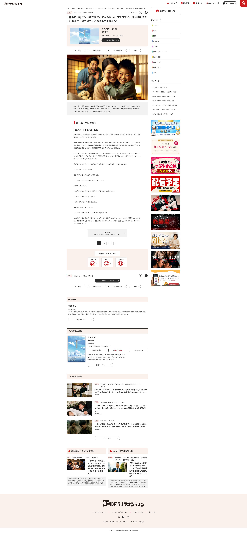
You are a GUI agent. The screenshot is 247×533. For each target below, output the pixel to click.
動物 (159, 101)
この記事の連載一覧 (110, 40)
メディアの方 (133, 522)
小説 (73, 8)
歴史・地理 (156, 67)
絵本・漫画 (156, 57)
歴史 (164, 101)
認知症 (174, 110)
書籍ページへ (100, 365)
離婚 (163, 110)
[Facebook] (146, 12)
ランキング (173, 3)
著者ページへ (81, 319)
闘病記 (160, 114)
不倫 (158, 110)
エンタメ (156, 87)
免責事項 (105, 522)
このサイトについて (167, 11)
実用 (154, 36)
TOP (68, 8)
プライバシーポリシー (122, 522)
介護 (159, 96)
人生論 (155, 46)
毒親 (169, 101)
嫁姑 (168, 110)
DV (154, 110)
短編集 (169, 92)
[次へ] (115, 243)
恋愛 (154, 101)
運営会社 (141, 522)
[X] (140, 12)
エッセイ (156, 25)
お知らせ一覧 (138, 512)
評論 (154, 73)
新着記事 (186, 3)
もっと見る (107, 438)
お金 (174, 96)
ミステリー (164, 87)
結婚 (169, 105)
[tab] (243, 3)
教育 (171, 114)
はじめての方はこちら (119, 512)
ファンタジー (157, 105)
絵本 (169, 96)
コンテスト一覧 (213, 3)
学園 (164, 105)
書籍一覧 (199, 3)
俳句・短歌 (156, 62)
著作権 (112, 522)
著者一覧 (152, 512)
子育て (166, 114)
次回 (117, 50)
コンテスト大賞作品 (159, 92)
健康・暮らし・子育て (160, 52)
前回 (97, 50)
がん (154, 114)
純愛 (154, 96)
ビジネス (156, 41)
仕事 (175, 92)
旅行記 (175, 105)
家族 (164, 96)
